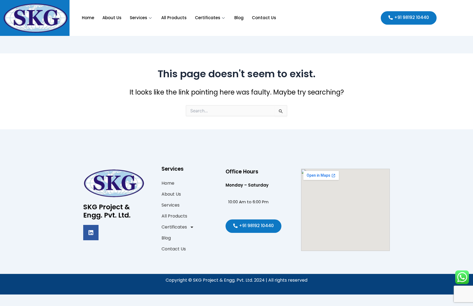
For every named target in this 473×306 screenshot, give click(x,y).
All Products (174, 18)
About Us (112, 18)
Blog (239, 18)
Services (138, 18)
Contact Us (264, 18)
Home (88, 18)
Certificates (207, 18)
